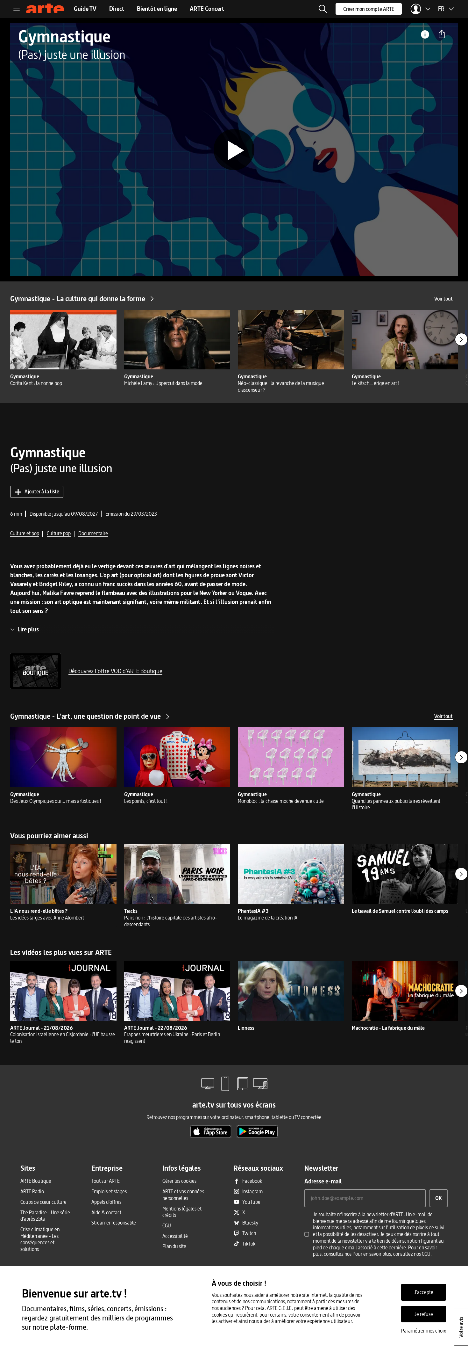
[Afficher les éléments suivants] (461, 339)
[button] (323, 9)
